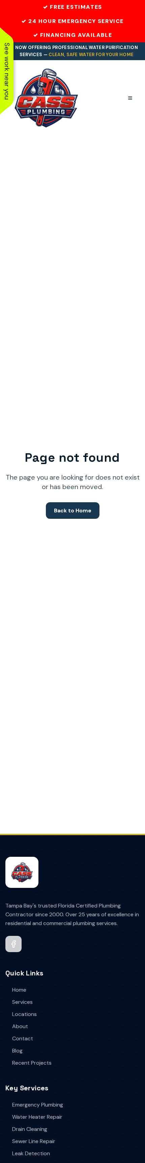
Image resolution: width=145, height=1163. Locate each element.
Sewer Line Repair (33, 1141)
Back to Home (72, 510)
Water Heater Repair (37, 1116)
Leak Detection (31, 1153)
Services (22, 1001)
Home (19, 989)
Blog (17, 1050)
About (20, 1026)
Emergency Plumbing (37, 1104)
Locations (24, 1014)
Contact (22, 1038)
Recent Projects (32, 1062)
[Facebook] (13, 944)
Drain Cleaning (29, 1129)
